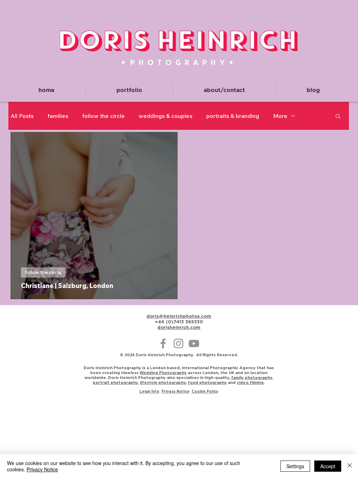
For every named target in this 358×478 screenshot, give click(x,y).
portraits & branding (232, 115)
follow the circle (103, 115)
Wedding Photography (163, 373)
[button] (129, 90)
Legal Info (149, 391)
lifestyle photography (163, 382)
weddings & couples (165, 115)
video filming (250, 382)
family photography (251, 377)
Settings (295, 466)
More (280, 115)
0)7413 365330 (185, 321)
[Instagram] (178, 343)
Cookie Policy (205, 391)
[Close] (349, 466)
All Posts (22, 115)
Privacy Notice (175, 391)
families (58, 115)
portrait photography (115, 382)
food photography (207, 382)
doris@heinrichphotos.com (178, 316)
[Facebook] (163, 343)
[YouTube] (193, 343)
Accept (327, 466)
